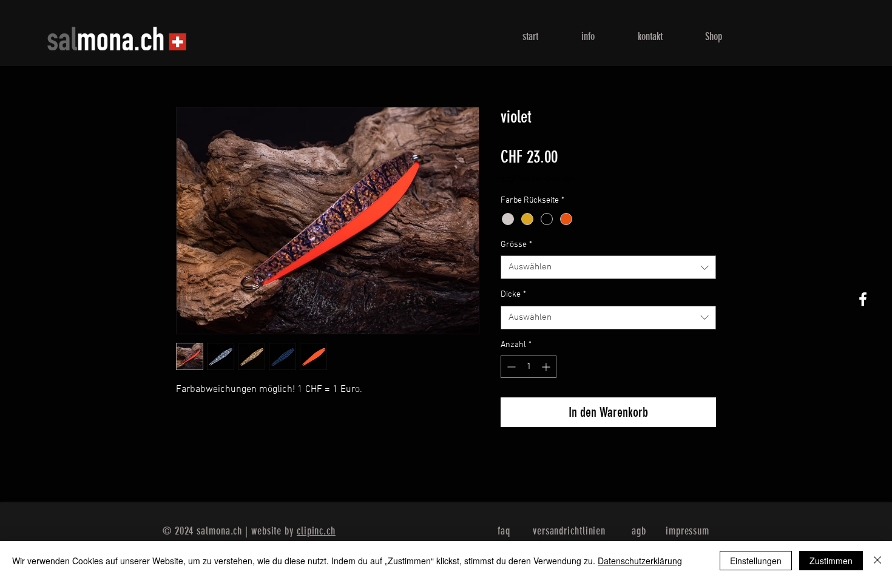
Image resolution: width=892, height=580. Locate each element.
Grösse (516, 245)
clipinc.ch (316, 531)
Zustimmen (831, 561)
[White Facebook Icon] (863, 299)
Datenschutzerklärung (640, 561)
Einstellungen (756, 561)
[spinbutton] (528, 366)
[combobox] (608, 267)
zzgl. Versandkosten (537, 179)
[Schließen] (877, 560)
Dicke (513, 294)
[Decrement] (510, 366)
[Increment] (547, 366)
